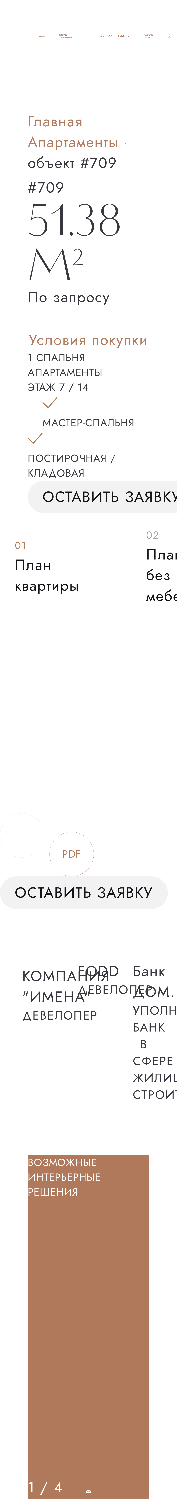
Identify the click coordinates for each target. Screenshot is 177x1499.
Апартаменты (73, 142)
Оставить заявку (84, 892)
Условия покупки (88, 340)
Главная (55, 121)
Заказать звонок (148, 36)
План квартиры (47, 575)
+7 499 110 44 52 (115, 36)
